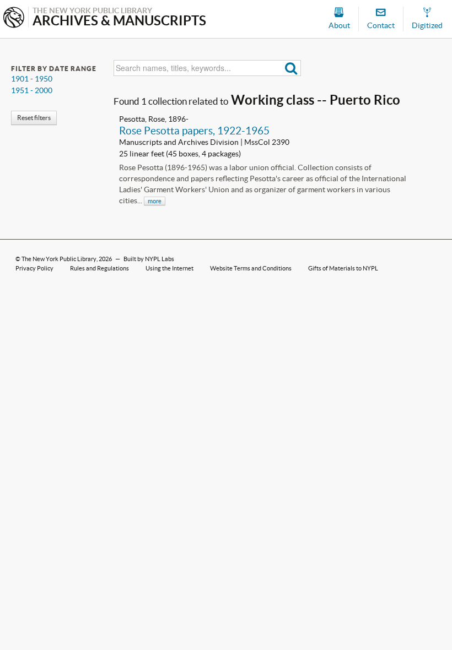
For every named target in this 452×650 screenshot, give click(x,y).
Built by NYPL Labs (148, 259)
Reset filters (34, 117)
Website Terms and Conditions (251, 268)
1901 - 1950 (31, 78)
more (155, 201)
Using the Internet (169, 268)
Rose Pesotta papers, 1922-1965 (194, 130)
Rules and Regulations (99, 268)
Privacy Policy (34, 268)
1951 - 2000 (31, 90)
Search (291, 68)
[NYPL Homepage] (13, 18)
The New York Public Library (58, 259)
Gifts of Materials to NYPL (343, 268)
